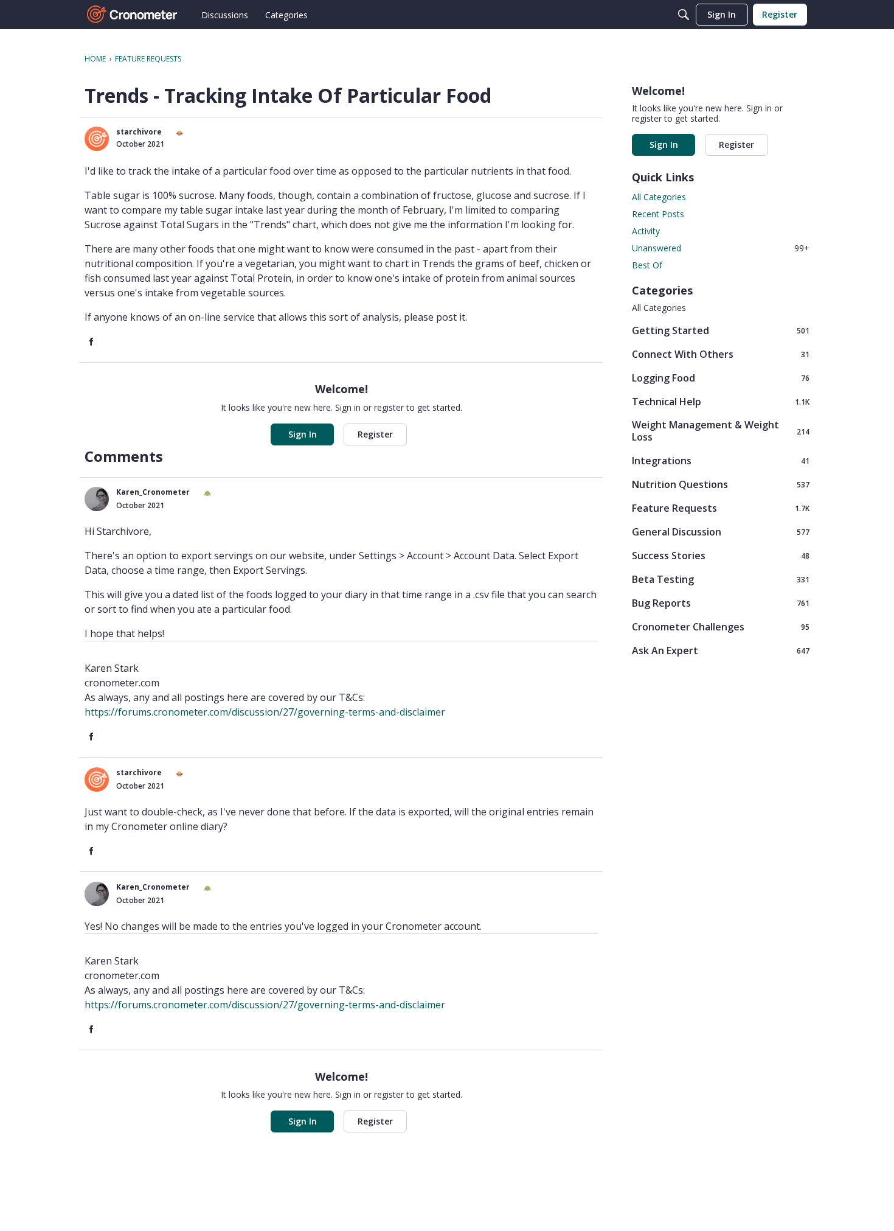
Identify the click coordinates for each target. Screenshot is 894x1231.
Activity (646, 231)
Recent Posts (658, 214)
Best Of (647, 265)
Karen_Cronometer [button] (153, 492)
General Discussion (720, 531)
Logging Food (720, 377)
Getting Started (720, 330)
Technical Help (720, 401)
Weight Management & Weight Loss (720, 431)
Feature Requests (720, 507)
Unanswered (720, 248)
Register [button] (375, 434)
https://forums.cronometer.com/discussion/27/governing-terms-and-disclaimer (265, 712)
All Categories (659, 197)
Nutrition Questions (720, 484)
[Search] (684, 15)
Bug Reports (720, 602)
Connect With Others (720, 353)
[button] (97, 139)
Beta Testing (720, 579)
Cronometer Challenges (720, 626)
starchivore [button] (139, 132)
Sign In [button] (302, 434)
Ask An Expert (720, 650)
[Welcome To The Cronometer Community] (132, 14)
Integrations (720, 460)
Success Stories (720, 555)
